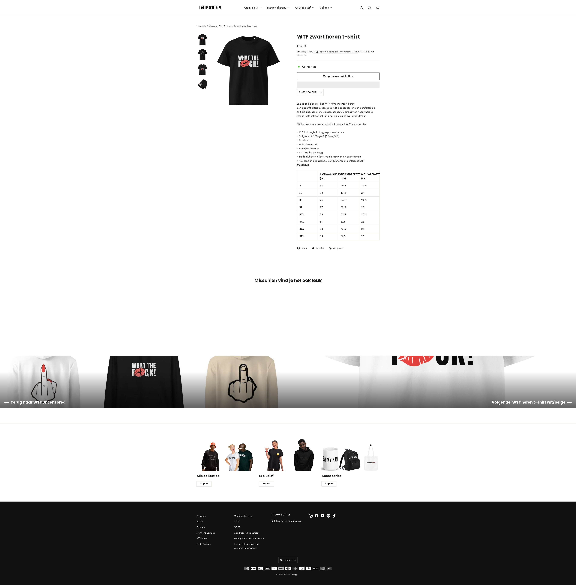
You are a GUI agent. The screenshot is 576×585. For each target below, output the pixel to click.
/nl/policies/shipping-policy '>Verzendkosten (336, 51)
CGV (236, 521)
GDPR (237, 527)
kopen (204, 483)
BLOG (199, 521)
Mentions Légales (205, 533)
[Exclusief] (288, 454)
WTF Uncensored (227, 25)
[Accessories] (350, 454)
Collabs (324, 8)
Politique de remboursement (249, 538)
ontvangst (200, 25)
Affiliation (201, 538)
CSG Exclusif (303, 8)
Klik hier (276, 521)
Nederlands (286, 560)
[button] (338, 85)
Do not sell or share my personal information (246, 545)
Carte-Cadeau (203, 544)
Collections (212, 25)
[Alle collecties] (225, 454)
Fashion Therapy (277, 8)
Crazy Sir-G (251, 8)
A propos (201, 516)
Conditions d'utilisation (246, 533)
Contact (200, 527)
